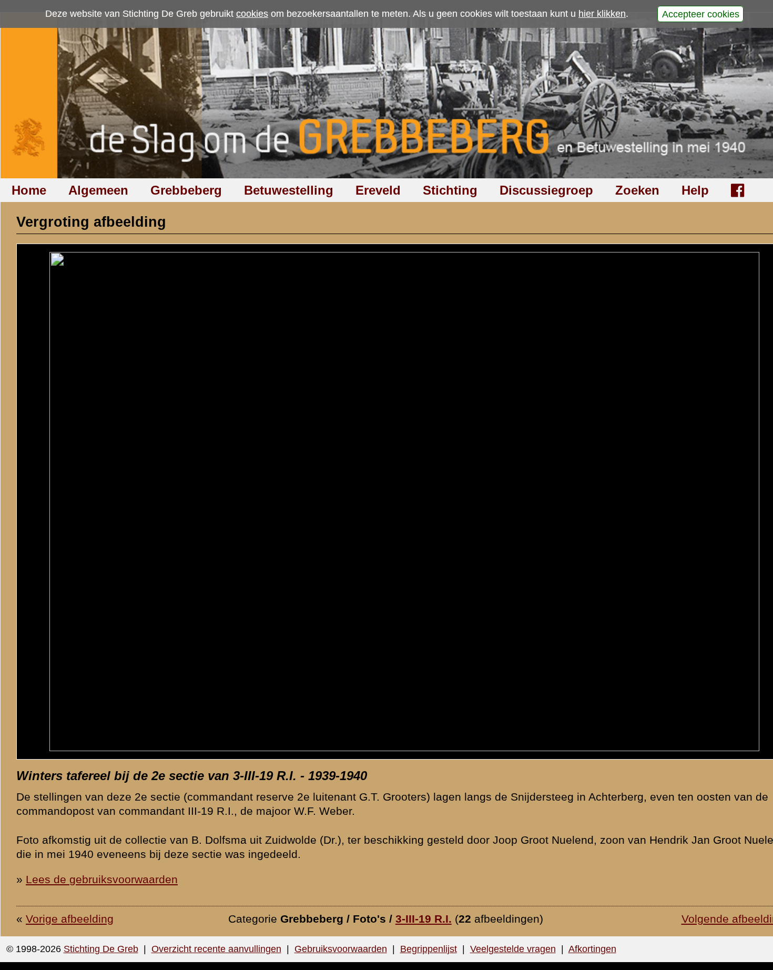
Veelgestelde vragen (513, 949)
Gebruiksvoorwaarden (340, 949)
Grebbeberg (186, 190)
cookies (252, 13)
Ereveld (378, 190)
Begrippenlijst (428, 949)
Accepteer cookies (700, 13)
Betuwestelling (288, 190)
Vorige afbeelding (70, 919)
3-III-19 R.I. (423, 919)
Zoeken (637, 190)
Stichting (450, 190)
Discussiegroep (546, 190)
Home (29, 190)
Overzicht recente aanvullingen (216, 949)
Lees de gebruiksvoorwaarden (102, 879)
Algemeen (98, 190)
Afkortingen (592, 949)
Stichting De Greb (101, 949)
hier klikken (602, 13)
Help (695, 190)
